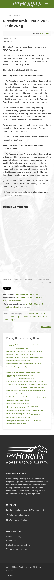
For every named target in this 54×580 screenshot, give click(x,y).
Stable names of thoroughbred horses (18, 414)
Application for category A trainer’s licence (28, 345)
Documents (11, 541)
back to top (46, 326)
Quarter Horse (41, 397)
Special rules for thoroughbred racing (18, 410)
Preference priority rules (37, 391)
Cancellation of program (35, 351)
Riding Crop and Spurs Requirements (17, 403)
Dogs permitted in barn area (24, 375)
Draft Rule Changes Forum (26, 294)
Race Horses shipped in (22, 400)
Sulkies (18, 417)
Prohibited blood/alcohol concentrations (19, 394)
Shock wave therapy (33, 406)
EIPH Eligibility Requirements (25, 378)
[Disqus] (27, 244)
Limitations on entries (28, 384)
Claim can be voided (12, 354)
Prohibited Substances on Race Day (17, 397)
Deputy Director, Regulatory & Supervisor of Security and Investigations (23, 368)
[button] (46, 4)
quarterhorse (10, 400)
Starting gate (10, 417)
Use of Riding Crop (35, 420)
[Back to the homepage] (27, 4)
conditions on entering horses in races (18, 360)
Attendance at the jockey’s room (16, 351)
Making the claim (41, 384)
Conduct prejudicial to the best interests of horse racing (23, 364)
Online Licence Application (18, 545)
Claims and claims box (13, 357)
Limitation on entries (13, 384)
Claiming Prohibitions (26, 354)
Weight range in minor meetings (16, 424)
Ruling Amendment (16, 407)
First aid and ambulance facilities (33, 381)
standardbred (35, 414)
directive (10, 376)
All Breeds (10, 345)
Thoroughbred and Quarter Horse (17, 421)
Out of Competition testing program (17, 391)
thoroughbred (26, 417)
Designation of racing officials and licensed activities (23, 372)
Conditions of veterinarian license (32, 357)
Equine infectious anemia (14, 381)
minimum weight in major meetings (32, 388)
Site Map (9, 576)
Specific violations (37, 411)
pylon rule (33, 397)
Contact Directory (13, 536)
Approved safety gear (21, 348)
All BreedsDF (23, 297)
